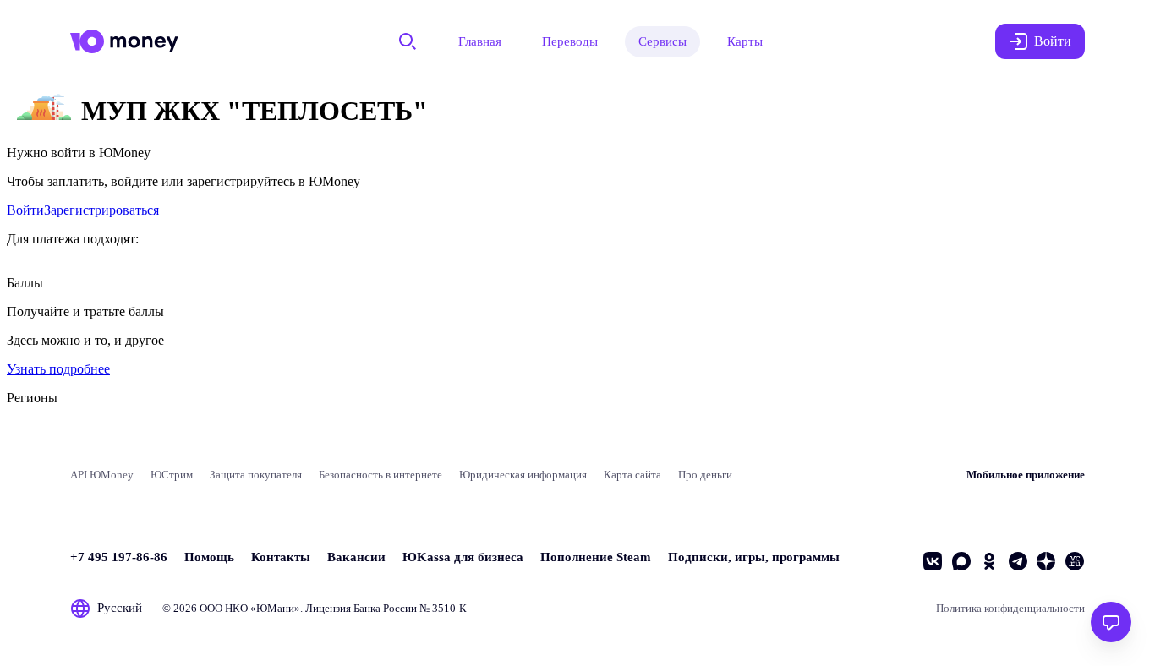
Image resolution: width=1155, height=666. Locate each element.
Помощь (209, 557)
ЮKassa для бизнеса (462, 557)
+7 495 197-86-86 (118, 557)
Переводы (570, 41)
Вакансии (356, 557)
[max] (961, 561)
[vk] (932, 561)
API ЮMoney (102, 474)
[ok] (989, 561)
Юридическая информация (523, 474)
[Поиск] (407, 41)
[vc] (1075, 561)
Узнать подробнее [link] (58, 369)
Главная (479, 41)
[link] (25, 210)
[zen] (1046, 561)
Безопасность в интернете (380, 474)
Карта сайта (632, 474)
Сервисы (662, 41)
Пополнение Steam (595, 557)
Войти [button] (1052, 41)
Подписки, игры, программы (754, 557)
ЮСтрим (172, 474)
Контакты (280, 557)
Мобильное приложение (1025, 474)
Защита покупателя (256, 474)
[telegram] (1018, 561)
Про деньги (705, 474)
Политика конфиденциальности (1010, 608)
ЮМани (275, 608)
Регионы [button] (32, 397)
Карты (745, 41)
